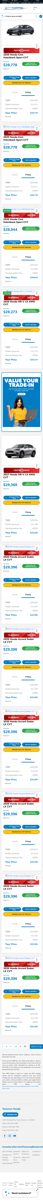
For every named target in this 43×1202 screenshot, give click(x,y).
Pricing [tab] (28, 92)
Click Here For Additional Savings (31, 63)
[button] (37, 46)
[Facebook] (4, 1135)
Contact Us (12, 1114)
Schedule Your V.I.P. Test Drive (21, 83)
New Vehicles (7, 1151)
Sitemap (21, 1184)
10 (15, 1046)
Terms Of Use (16, 1184)
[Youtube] (14, 1135)
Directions (36, 1155)
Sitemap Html (27, 1184)
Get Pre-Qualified (30, 78)
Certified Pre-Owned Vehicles (7, 1157)
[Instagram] (9, 1135)
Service (17, 1146)
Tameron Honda (5, 1184)
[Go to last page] (25, 1046)
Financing (27, 1146)
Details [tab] (15, 92)
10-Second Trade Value (14, 77)
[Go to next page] (20, 1046)
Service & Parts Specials (16, 1160)
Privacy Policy (11, 1184)
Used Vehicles (7, 1163)
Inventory (7, 1146)
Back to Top (36, 1046)
